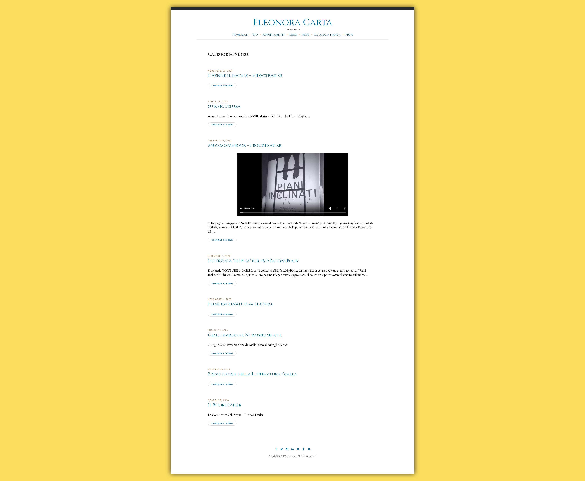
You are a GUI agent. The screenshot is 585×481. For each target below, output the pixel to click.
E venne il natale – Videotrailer (245, 75)
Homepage (240, 35)
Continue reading (222, 86)
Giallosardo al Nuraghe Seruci (244, 335)
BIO (255, 35)
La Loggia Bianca (327, 35)
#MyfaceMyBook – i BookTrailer (244, 145)
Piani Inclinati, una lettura (240, 304)
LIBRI (293, 35)
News (305, 35)
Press (349, 35)
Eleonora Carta (292, 22)
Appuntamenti (273, 35)
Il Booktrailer (224, 405)
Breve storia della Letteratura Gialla (252, 374)
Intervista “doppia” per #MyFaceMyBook (253, 261)
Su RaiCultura (224, 106)
